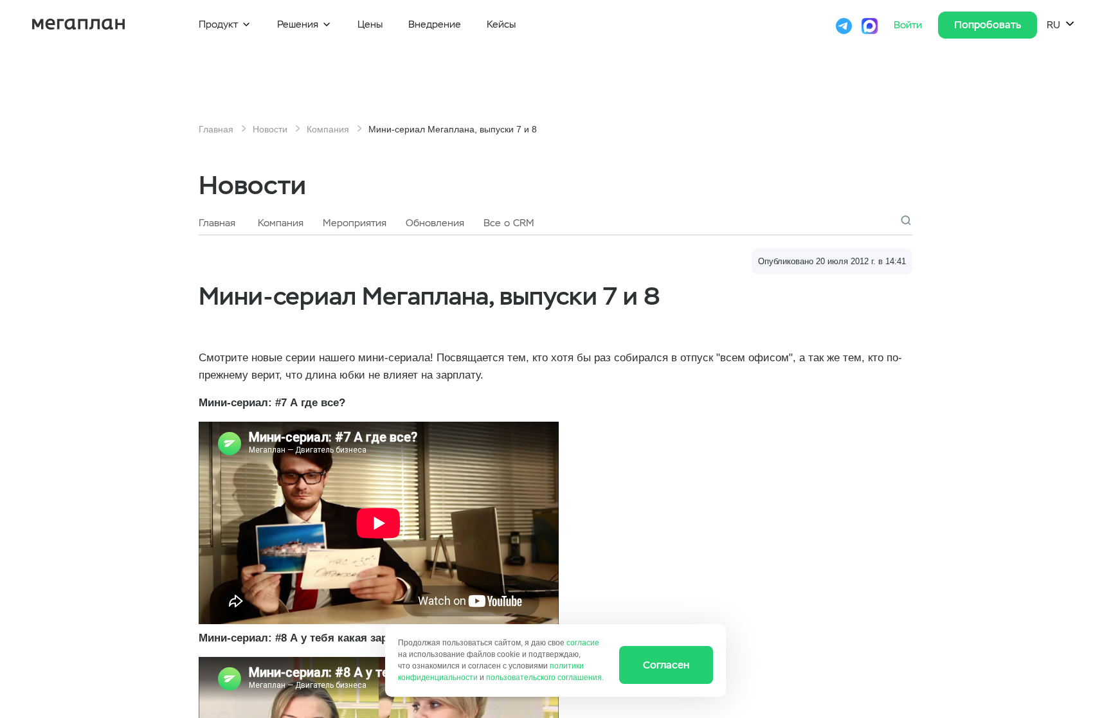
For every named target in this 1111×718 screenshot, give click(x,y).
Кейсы (501, 24)
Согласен (666, 665)
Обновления (435, 223)
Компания (328, 129)
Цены (370, 24)
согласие (582, 642)
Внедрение (434, 24)
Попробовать (987, 24)
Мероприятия (354, 223)
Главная (216, 129)
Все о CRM (508, 223)
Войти (909, 25)
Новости (270, 129)
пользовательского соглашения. (545, 677)
